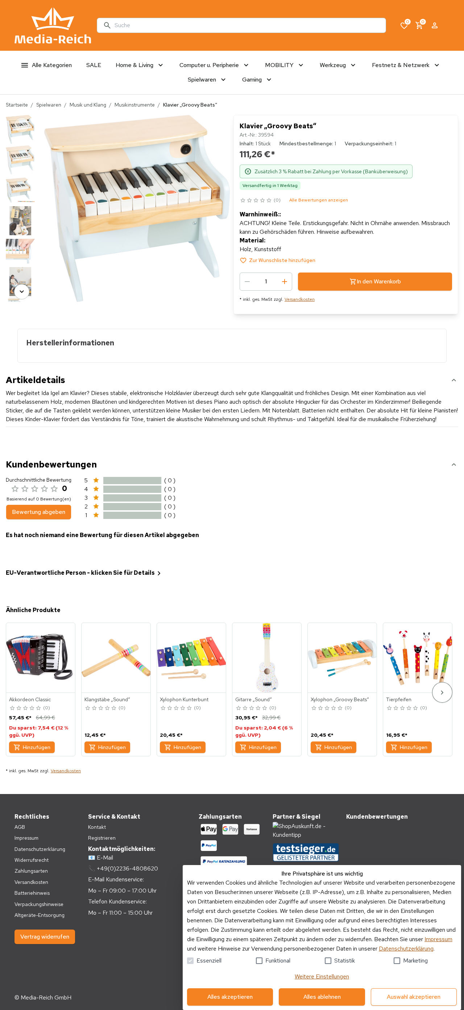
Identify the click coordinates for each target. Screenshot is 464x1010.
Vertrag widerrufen (44, 936)
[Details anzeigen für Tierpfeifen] (418, 658)
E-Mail (105, 857)
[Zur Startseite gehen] (52, 25)
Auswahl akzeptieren (413, 997)
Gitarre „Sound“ (253, 699)
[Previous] (21, 125)
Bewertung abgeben (38, 512)
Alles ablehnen (322, 997)
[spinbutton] (265, 281)
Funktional (277, 960)
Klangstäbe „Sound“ (107, 699)
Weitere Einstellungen (322, 976)
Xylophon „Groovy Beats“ (340, 699)
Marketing (415, 960)
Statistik (344, 960)
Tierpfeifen (398, 699)
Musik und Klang (88, 104)
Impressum (438, 939)
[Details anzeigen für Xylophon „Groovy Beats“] (342, 658)
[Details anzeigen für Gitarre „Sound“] (267, 658)
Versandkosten (300, 299)
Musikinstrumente (135, 104)
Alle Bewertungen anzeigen (318, 200)
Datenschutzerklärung (406, 948)
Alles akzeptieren (230, 997)
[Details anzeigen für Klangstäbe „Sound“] (116, 658)
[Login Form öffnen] (434, 25)
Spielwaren (48, 104)
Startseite (17, 104)
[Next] (21, 291)
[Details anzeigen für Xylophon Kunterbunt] (192, 658)
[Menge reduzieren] (247, 281)
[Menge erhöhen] (284, 281)
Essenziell (208, 960)
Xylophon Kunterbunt (184, 699)
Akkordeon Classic (30, 699)
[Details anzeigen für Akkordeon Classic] (41, 658)
